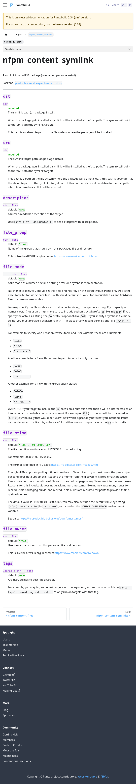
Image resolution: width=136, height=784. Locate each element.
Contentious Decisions (17, 761)
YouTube (8, 685)
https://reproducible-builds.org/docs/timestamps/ (51, 518)
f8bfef (104, 776)
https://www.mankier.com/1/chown (76, 256)
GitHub (7, 675)
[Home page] (6, 34)
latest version (64, 24)
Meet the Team (12, 750)
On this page (13, 49)
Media (6, 650)
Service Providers (13, 655)
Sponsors (9, 715)
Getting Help (11, 734)
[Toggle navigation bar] (5, 4)
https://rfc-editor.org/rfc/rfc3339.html (75, 465)
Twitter (7, 680)
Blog (5, 710)
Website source (87, 776)
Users (6, 639)
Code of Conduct (13, 745)
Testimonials (10, 645)
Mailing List (10, 690)
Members (9, 740)
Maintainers (10, 756)
